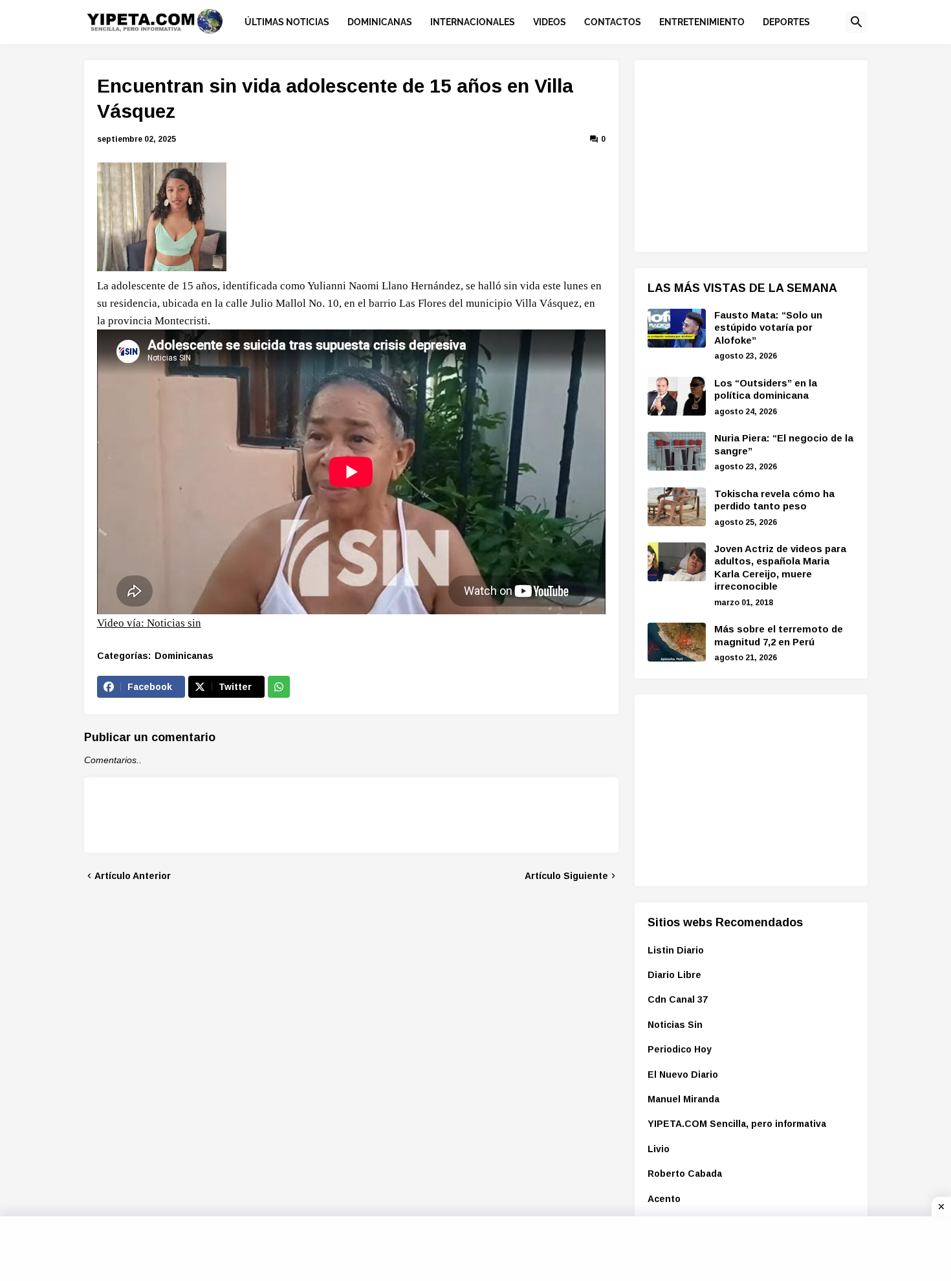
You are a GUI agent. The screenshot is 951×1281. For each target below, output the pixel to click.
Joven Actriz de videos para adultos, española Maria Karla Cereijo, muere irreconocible (780, 567)
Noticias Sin (675, 1024)
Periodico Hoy (680, 1049)
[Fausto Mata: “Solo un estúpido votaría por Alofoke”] (677, 328)
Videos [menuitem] (549, 22)
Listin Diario (676, 950)
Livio (659, 1149)
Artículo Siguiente (566, 876)
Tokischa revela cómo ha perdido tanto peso (774, 500)
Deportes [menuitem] (786, 22)
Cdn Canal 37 (678, 999)
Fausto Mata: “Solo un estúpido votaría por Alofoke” (768, 327)
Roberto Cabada (685, 1173)
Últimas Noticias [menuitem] (287, 22)
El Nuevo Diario (683, 1074)
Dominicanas (184, 656)
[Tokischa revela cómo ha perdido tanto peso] (677, 506)
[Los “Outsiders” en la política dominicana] (677, 396)
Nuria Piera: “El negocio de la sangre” (783, 444)
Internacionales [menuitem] (472, 22)
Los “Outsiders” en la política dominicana (765, 389)
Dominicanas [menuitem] (379, 22)
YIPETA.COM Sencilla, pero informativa (737, 1124)
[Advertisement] (745, 154)
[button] (857, 22)
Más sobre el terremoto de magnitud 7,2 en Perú (778, 635)
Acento (664, 1199)
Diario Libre (674, 975)
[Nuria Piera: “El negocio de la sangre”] (677, 451)
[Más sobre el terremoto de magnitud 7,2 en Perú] (677, 642)
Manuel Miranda (683, 1099)
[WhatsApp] (279, 687)
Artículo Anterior (132, 876)
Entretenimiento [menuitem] (702, 22)
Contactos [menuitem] (612, 22)
